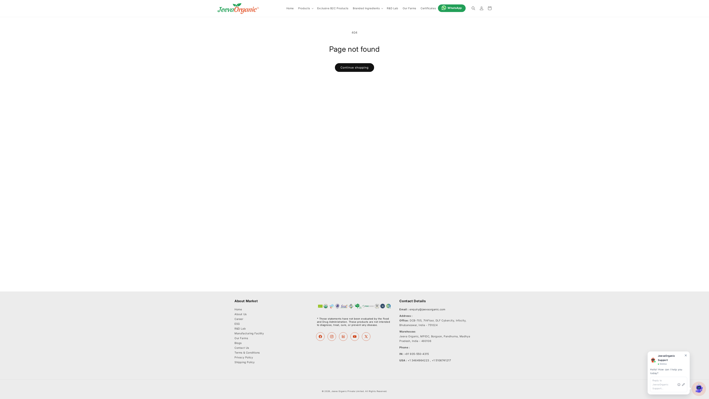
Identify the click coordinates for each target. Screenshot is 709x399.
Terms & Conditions (247, 352)
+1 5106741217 (441, 360)
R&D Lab (240, 328)
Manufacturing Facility (249, 333)
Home (238, 309)
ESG (237, 323)
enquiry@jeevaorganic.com (427, 309)
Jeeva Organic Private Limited (347, 391)
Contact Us (241, 347)
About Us (240, 314)
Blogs (238, 343)
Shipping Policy (244, 362)
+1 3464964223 (418, 360)
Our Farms (241, 338)
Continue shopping (354, 67)
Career (238, 318)
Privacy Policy (243, 357)
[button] (305, 8)
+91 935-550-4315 (416, 353)
